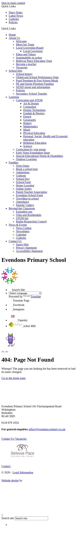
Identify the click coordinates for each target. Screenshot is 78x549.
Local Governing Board (29, 47)
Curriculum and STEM (29, 100)
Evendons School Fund (29, 195)
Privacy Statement (26, 247)
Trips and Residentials (28, 215)
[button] (17, 28)
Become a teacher (26, 64)
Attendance (22, 201)
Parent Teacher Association (31, 192)
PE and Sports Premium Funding (35, 83)
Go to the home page (13, 378)
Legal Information (23, 472)
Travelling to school (27, 198)
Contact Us (15, 241)
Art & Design (31, 103)
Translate (35, 296)
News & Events (18, 224)
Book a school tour (27, 169)
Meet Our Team (25, 44)
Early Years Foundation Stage (33, 152)
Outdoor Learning (26, 159)
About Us (14, 38)
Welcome (21, 41)
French (27, 116)
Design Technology (34, 110)
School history (24, 74)
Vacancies (21, 67)
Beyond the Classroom (22, 208)
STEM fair (22, 218)
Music (26, 129)
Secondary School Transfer (31, 93)
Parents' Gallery (25, 205)
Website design (10, 480)
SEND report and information (33, 87)
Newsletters (22, 231)
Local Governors (33, 51)
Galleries (14, 19)
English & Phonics (34, 113)
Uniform (21, 175)
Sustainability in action (29, 57)
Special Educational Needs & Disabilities (39, 156)
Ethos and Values (26, 54)
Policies (13, 22)
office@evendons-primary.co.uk (46, 429)
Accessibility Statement (29, 251)
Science (27, 146)
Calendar (21, 234)
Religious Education (34, 142)
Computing (29, 106)
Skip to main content (13, 3)
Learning (14, 97)
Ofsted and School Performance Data (37, 77)
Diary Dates (15, 12)
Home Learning (25, 185)
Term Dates (22, 165)
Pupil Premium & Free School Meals (37, 80)
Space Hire (22, 244)
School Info (15, 70)
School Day (23, 178)
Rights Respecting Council (31, 221)
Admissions (22, 172)
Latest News (16, 15)
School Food (23, 182)
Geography (29, 119)
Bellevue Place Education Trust (34, 60)
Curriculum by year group (31, 149)
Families (13, 162)
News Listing (23, 228)
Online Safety (24, 188)
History (27, 123)
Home (12, 34)
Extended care (24, 211)
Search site (7, 518)
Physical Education (34, 133)
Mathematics (30, 126)
